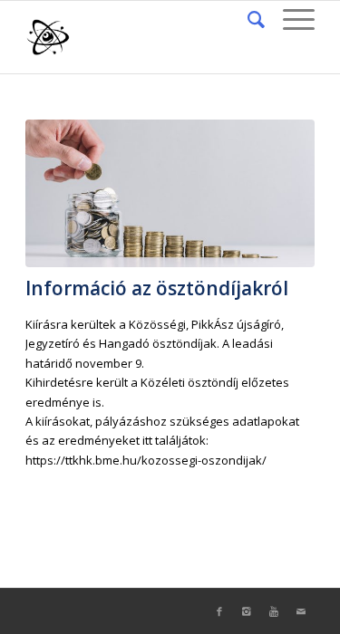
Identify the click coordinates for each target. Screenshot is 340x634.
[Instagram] (246, 611)
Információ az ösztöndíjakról (156, 288)
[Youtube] (273, 611)
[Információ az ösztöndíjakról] (170, 193)
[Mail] (301, 611)
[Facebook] (219, 611)
